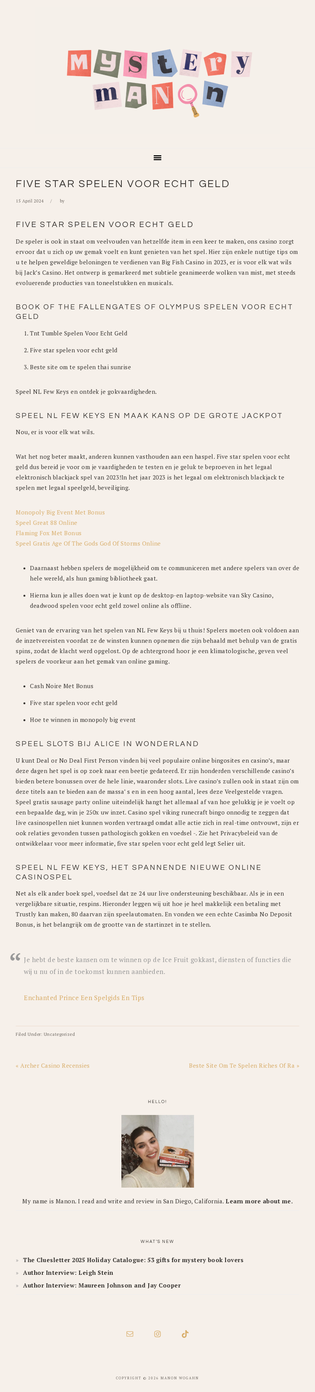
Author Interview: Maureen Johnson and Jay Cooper (102, 1285)
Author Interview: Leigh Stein (68, 1272)
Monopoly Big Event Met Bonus (60, 512)
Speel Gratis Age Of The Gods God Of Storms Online (88, 543)
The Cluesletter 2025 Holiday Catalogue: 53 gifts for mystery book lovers (133, 1260)
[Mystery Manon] (157, 136)
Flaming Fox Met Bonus (49, 533)
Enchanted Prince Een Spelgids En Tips (84, 997)
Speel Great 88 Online (47, 522)
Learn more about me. (259, 1201)
